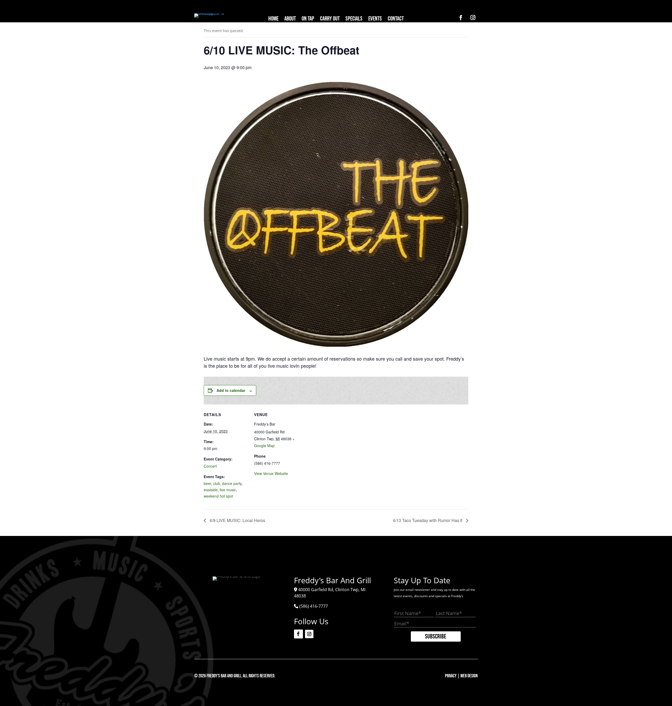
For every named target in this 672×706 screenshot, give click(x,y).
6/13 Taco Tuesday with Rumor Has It (428, 520)
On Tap (308, 19)
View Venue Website (271, 473)
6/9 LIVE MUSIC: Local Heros (237, 520)
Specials (354, 19)
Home (273, 19)
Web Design (469, 676)
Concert (210, 466)
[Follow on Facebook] (461, 18)
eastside (211, 489)
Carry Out (330, 19)
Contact (396, 19)
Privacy (450, 676)
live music (228, 489)
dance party (232, 483)
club (216, 483)
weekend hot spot (218, 496)
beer (207, 483)
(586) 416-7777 (313, 606)
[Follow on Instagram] (473, 18)
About (290, 19)
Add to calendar (231, 390)
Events (375, 19)
